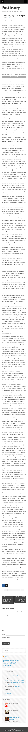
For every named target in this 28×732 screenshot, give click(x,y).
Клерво (15, 590)
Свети (22, 590)
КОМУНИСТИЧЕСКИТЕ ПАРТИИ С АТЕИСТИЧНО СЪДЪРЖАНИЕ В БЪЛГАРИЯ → (20, 599)
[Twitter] (6, 585)
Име (3, 630)
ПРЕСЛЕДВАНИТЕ (9, 656)
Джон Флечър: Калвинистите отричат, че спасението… (12, 691)
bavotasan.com (20, 730)
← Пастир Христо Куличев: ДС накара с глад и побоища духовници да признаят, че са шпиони (7, 599)
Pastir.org (11, 7)
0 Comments (9, 17)
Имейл (4, 634)
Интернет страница (6, 637)
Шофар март (7, 665)
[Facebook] (3, 585)
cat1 (6, 590)
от (19, 590)
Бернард (10, 590)
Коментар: (5, 615)
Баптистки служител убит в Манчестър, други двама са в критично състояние (12, 662)
